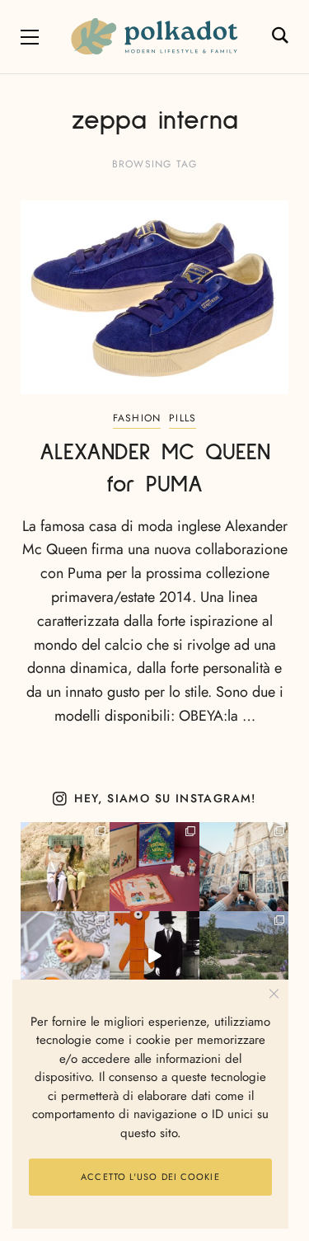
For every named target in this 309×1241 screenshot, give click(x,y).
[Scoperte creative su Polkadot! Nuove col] (243, 866)
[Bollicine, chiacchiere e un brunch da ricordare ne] (243, 955)
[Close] (274, 994)
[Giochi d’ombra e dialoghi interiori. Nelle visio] (154, 955)
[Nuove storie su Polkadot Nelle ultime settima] (65, 866)
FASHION (137, 418)
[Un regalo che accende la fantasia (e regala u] (65, 955)
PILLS (182, 418)
